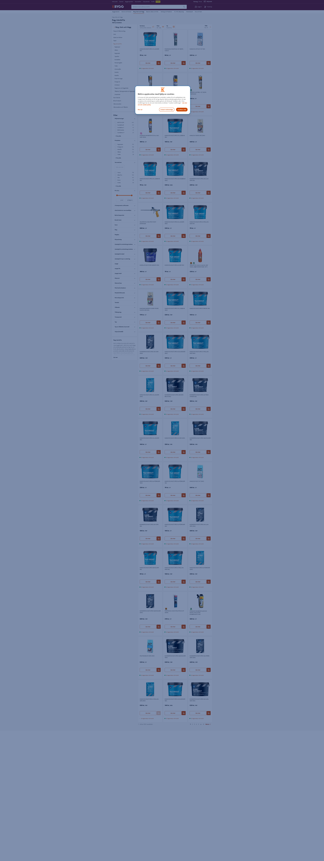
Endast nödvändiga (167, 109)
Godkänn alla (182, 109)
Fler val (140, 109)
